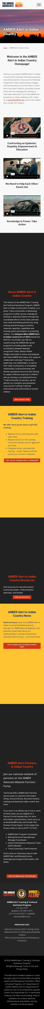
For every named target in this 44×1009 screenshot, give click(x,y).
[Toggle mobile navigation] (39, 4)
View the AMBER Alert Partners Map (22, 876)
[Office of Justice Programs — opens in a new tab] (20, 894)
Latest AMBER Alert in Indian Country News (22, 646)
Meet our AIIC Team (22, 400)
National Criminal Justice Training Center (22, 929)
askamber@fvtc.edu (16, 100)
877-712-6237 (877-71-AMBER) (22, 914)
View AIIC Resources (22, 597)
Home (5, 48)
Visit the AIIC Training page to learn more (22, 460)
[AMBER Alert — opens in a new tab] (33, 894)
